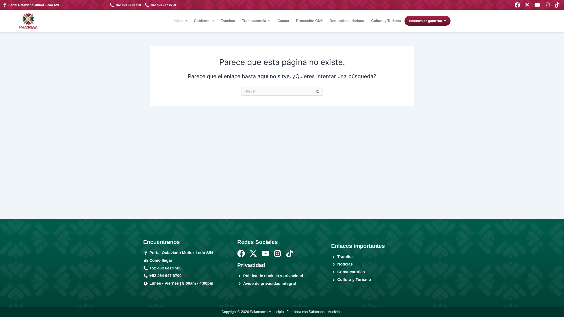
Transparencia (254, 21)
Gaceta (283, 21)
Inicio (178, 21)
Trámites (228, 21)
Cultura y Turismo (386, 21)
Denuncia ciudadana (347, 21)
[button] (180, 21)
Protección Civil (309, 21)
